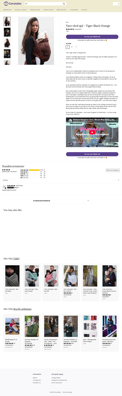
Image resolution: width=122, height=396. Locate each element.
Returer (35, 378)
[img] (11, 186)
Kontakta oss (37, 383)
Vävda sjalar (20, 10)
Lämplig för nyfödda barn (59, 380)
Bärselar (7, 10)
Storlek (68, 43)
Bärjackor (61, 10)
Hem (67, 22)
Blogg (84, 10)
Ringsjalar (48, 10)
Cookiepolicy (37, 380)
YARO (16, 258)
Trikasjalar (35, 10)
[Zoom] (36, 41)
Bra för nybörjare (22, 309)
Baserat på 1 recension (9, 171)
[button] (70, 29)
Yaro (67, 31)
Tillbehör (74, 10)
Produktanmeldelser (41, 201)
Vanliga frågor (56, 378)
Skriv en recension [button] (113, 170)
